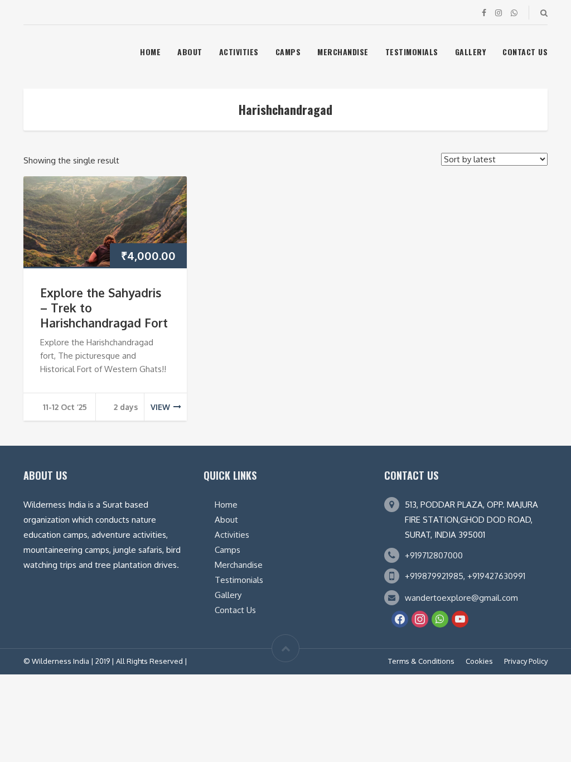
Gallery (470, 51)
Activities (239, 51)
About (189, 51)
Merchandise (343, 51)
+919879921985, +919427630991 (465, 576)
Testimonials (411, 51)
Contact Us (525, 51)
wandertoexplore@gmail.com (461, 597)
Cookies (479, 661)
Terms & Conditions (421, 661)
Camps (288, 51)
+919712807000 (434, 555)
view (160, 407)
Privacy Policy (526, 661)
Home (150, 51)
